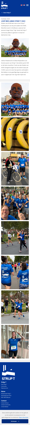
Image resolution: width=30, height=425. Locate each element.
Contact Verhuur (5, 403)
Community (4, 386)
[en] (21, 5)
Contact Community (5, 405)
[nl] (24, 5)
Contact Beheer (4, 406)
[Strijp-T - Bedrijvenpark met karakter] (4, 5)
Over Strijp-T (7, 13)
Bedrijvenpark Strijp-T (6, 393)
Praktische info (4, 388)
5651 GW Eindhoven (5, 397)
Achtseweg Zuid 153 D (6, 395)
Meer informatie (23, 417)
